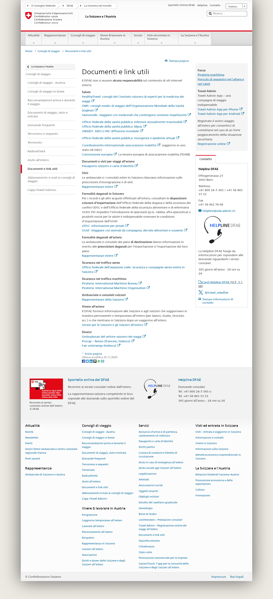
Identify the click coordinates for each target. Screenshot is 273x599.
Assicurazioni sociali (151, 485)
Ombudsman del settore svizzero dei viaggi (111, 336)
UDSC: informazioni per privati (103, 226)
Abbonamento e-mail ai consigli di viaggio (107, 493)
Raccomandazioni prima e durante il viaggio (104, 445)
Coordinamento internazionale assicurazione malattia (119, 145)
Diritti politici (147, 447)
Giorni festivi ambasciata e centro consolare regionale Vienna (51, 451)
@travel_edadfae (216, 292)
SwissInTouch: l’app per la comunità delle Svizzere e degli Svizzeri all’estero (164, 565)
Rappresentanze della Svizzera (103, 299)
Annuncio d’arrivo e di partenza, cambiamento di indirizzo (158, 433)
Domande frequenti (94, 458)
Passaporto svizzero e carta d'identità (108, 166)
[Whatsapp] (99, 361)
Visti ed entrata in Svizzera (158, 37)
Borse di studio (147, 513)
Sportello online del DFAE (88, 380)
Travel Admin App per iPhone (218, 109)
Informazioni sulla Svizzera (211, 449)
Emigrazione (89, 514)
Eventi (29, 443)
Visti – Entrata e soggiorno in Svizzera (218, 431)
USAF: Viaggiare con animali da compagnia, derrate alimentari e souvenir (132, 230)
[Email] (102, 361)
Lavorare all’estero (93, 526)
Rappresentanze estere (97, 187)
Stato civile (145, 552)
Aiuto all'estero (91, 481)
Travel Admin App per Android (219, 114)
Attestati (144, 479)
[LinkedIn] (91, 361)
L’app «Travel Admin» (94, 498)
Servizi (138, 35)
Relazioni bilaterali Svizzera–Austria (217, 474)
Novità (29, 431)
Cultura (199, 489)
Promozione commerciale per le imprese (163, 558)
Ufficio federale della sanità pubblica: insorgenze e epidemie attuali (128, 138)
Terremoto (88, 470)
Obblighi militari (149, 496)
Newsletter (31, 437)
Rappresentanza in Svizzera (98, 543)
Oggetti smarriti (148, 491)
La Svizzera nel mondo (98, 5)
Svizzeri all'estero (92, 549)
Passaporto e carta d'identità (156, 441)
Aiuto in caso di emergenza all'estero (161, 462)
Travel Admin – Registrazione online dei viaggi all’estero (163, 527)
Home (28, 51)
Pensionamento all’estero (97, 531)
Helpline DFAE (189, 380)
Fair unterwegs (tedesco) (99, 345)
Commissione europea (97, 154)
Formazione (202, 495)
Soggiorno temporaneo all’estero (102, 520)
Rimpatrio (88, 537)
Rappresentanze (55, 35)
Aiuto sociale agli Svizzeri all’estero (160, 468)
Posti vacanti (32, 458)
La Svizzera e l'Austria (195, 35)
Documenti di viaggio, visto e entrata (104, 452)
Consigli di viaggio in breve (98, 437)
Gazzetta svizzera (149, 540)
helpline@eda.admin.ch (219, 211)
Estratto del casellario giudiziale (158, 502)
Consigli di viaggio (83, 35)
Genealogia (145, 508)
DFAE (70, 5)
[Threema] (95, 361)
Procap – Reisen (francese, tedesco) (106, 341)
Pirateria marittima (211, 75)
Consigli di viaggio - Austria (98, 431)
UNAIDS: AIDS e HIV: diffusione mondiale (110, 131)
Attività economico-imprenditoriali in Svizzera (218, 456)
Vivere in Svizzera (206, 443)
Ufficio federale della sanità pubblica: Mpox (112, 126)
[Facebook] (84, 361)
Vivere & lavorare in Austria (113, 37)
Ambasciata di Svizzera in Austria (45, 474)
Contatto (204, 159)
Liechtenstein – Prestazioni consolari (160, 519)
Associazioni (89, 555)
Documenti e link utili (95, 487)
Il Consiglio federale (43, 5)
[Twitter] (88, 361)
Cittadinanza (146, 546)
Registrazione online (212, 144)
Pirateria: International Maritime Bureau (109, 283)
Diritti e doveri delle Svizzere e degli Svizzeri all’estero (103, 562)
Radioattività (90, 475)
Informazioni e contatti (209, 437)
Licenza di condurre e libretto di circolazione (158, 454)
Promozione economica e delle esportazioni (214, 482)
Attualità (33, 35)
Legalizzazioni (147, 473)
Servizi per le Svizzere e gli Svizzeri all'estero (112, 325)
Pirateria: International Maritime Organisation (114, 288)
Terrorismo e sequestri (95, 464)
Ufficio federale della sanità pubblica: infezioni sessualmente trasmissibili (132, 122)
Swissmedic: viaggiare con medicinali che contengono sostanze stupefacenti (134, 115)
